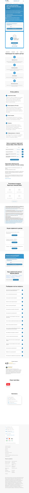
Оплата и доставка (7, 447)
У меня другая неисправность (14, 159)
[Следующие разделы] (23, 52)
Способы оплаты (7, 456)
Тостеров (6, 473)
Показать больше (14, 201)
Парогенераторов (7, 471)
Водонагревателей (14, 461)
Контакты (6, 448)
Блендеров (13, 470)
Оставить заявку (16, 279)
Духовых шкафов (7, 462)
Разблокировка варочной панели (14, 222)
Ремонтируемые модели (8, 452)
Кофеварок (6, 470)
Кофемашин (13, 462)
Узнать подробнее (14, 235)
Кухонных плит (7, 463)
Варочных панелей (7, 461)
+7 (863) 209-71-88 (16, 0)
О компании (6, 451)
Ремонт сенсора (19, 221)
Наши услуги (7, 453)
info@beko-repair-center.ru (10, 429)
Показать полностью (8, 178)
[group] (8, 385)
